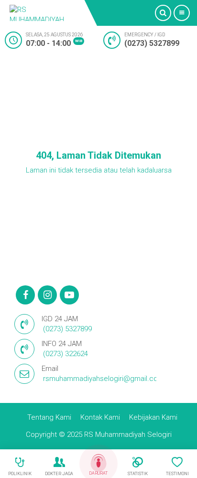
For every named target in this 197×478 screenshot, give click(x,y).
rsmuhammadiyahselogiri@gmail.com (103, 378)
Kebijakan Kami (153, 417)
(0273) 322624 (65, 353)
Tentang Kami (49, 417)
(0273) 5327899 (151, 43)
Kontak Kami (100, 417)
